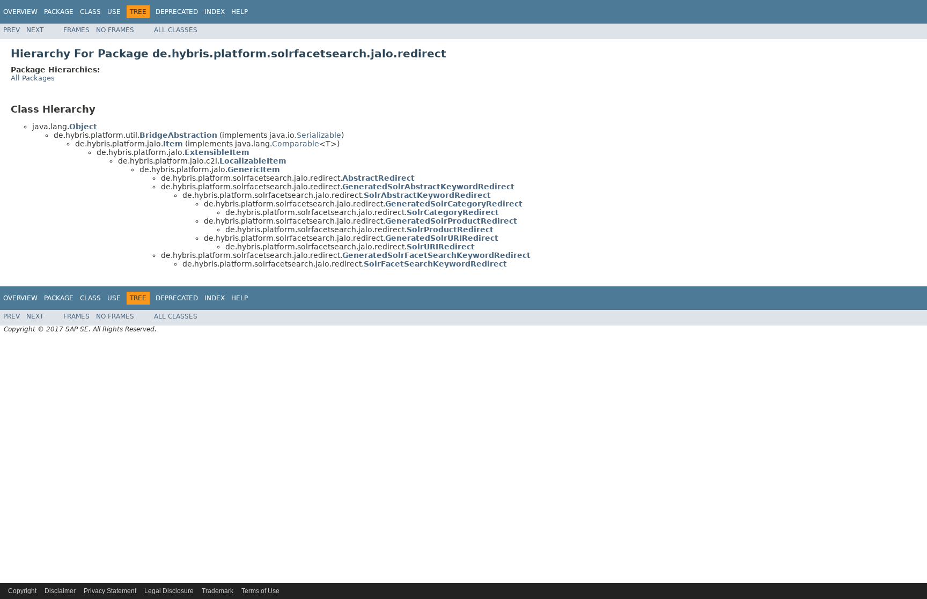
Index (214, 12)
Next (34, 30)
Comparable (295, 143)
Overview (20, 12)
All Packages (33, 78)
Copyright (22, 591)
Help (239, 12)
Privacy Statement (110, 591)
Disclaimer (60, 591)
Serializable (319, 135)
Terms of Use (260, 591)
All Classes (175, 30)
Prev (11, 30)
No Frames (115, 30)
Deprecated (177, 12)
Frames (76, 30)
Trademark (217, 591)
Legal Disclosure (169, 591)
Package (58, 12)
